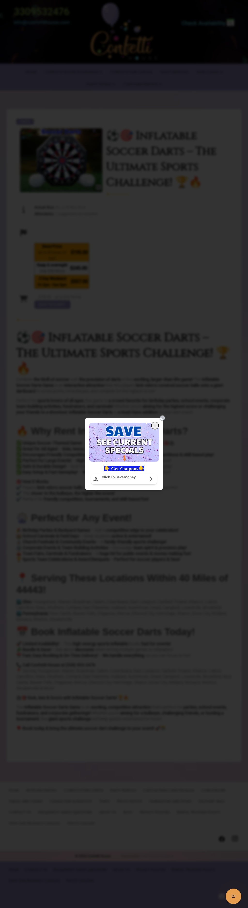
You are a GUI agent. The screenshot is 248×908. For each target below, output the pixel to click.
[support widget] (233, 896)
